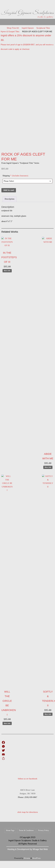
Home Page (10, 830)
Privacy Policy (43, 830)
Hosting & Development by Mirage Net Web (27, 849)
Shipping (15, 176)
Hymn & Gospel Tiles (10, 31)
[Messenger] (27, 746)
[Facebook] (27, 742)
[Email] (27, 754)
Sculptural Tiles (43, 28)
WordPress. (36, 858)
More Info (7, 270)
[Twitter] (27, 750)
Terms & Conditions (26, 830)
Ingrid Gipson (28, 28)
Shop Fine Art (13, 28)
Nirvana (27, 858)
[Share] (27, 758)
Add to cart (8, 190)
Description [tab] (9, 199)
